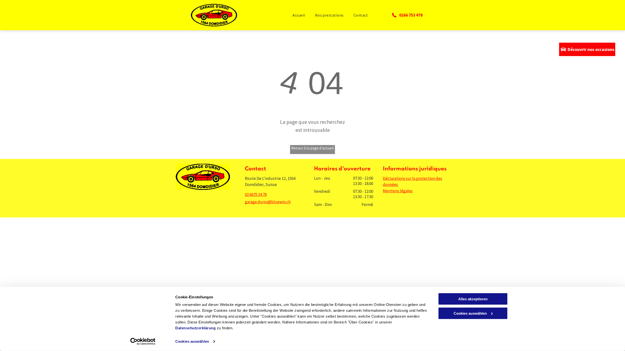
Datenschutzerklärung (195, 328)
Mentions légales (398, 191)
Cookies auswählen (192, 341)
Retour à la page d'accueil (312, 148)
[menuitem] (299, 15)
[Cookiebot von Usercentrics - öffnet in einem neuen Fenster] (143, 341)
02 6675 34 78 (256, 194)
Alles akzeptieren (473, 299)
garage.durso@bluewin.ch (268, 202)
